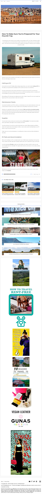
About (4, 1)
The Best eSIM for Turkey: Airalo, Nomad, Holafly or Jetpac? (21, 234)
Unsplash (9, 170)
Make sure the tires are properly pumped (31, 109)
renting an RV (35, 86)
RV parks (12, 144)
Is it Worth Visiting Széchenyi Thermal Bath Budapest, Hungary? (21, 254)
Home (2, 1)
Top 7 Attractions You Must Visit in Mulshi (21, 244)
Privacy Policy (6, 481)
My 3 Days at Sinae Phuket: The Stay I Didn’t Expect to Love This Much (21, 224)
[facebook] (34, 1)
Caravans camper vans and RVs (9, 174)
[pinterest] (37, 1)
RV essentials (26, 121)
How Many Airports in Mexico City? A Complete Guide (21, 214)
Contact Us (8, 1)
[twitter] (36, 1)
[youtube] (33, 1)
